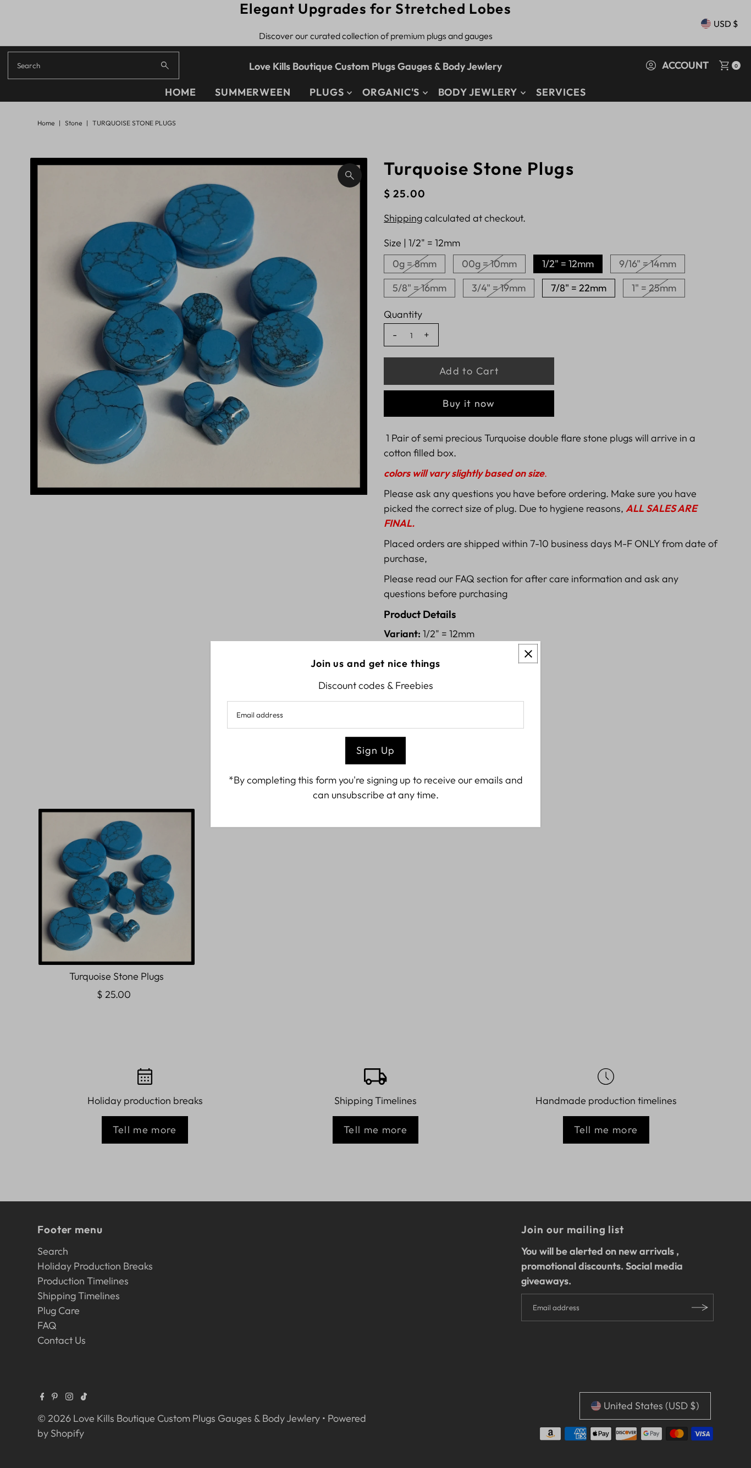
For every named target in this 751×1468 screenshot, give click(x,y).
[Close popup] (528, 653)
